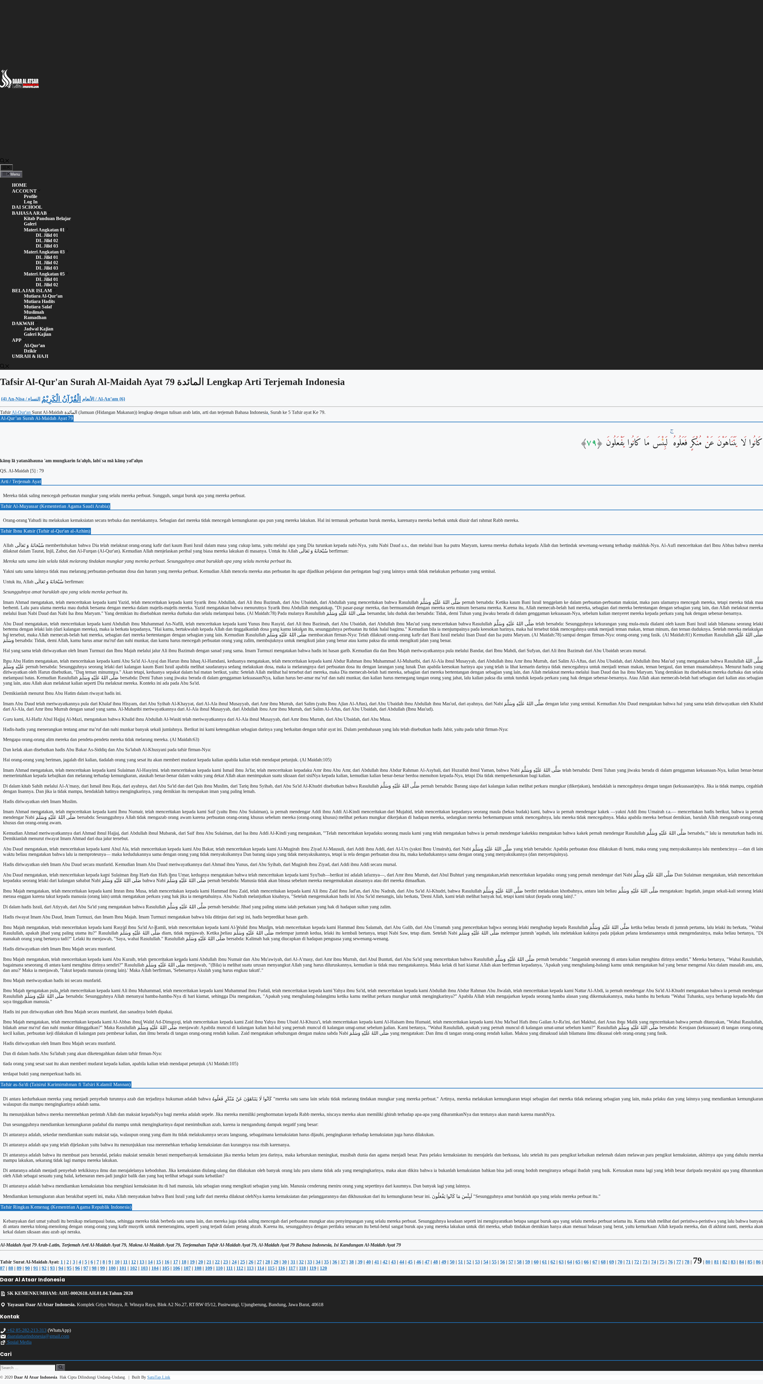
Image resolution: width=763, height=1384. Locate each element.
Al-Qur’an (34, 345)
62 (552, 1261)
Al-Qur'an (22, 412)
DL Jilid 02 (47, 240)
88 (10, 1268)
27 (259, 1261)
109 (208, 1268)
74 (653, 1261)
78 (687, 1261)
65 (578, 1261)
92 (44, 1268)
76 (670, 1261)
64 (569, 1261)
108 (197, 1268)
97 (85, 1268)
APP (16, 340)
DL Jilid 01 (47, 235)
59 (527, 1261)
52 (468, 1261)
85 (750, 1261)
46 (418, 1261)
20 (200, 1261)
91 (35, 1268)
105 (165, 1268)
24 (234, 1261)
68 (603, 1261)
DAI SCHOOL (27, 207)
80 (707, 1261)
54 (485, 1261)
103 (144, 1268)
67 (595, 1261)
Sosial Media (19, 1342)
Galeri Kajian (37, 334)
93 (52, 1268)
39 (360, 1261)
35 (326, 1261)
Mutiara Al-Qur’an (43, 296)
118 (302, 1268)
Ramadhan (35, 317)
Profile (30, 196)
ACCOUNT (24, 191)
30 (284, 1261)
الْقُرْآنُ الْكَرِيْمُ (61, 399)
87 (2, 1268)
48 (435, 1261)
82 (724, 1261)
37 (343, 1261)
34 (318, 1261)
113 (250, 1268)
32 (301, 1261)
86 (758, 1261)
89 (19, 1268)
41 (376, 1261)
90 (27, 1268)
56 (502, 1261)
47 (427, 1261)
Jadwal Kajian (38, 328)
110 (219, 1268)
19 (192, 1261)
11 (125, 1261)
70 (620, 1261)
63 (561, 1261)
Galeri (30, 223)
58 (519, 1261)
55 (494, 1261)
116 (281, 1268)
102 (133, 1268)
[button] (5, 161)
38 (351, 1261)
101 (122, 1268)
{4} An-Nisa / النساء (20, 398)
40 (368, 1261)
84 (741, 1261)
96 (77, 1268)
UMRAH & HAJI (30, 356)
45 (410, 1261)
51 (460, 1261)
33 (309, 1261)
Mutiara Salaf (38, 306)
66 (586, 1261)
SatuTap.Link (158, 1377)
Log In (31, 201)
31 (293, 1261)
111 (229, 1268)
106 (176, 1268)
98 (94, 1268)
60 (536, 1261)
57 (510, 1261)
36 (334, 1261)
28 (267, 1261)
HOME (19, 185)
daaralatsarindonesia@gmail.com (37, 1336)
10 (117, 1261)
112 (239, 1268)
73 (645, 1261)
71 (628, 1261)
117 (292, 1268)
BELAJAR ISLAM (32, 290)
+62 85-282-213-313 (26, 1330)
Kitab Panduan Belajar (47, 218)
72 (636, 1261)
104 (155, 1268)
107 (187, 1268)
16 (167, 1261)
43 (393, 1261)
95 (69, 1268)
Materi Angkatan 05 (44, 273)
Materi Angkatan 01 (44, 229)
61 (544, 1261)
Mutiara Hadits (39, 301)
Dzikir (30, 350)
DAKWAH (23, 323)
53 (477, 1261)
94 (60, 1268)
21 (209, 1261)
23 (225, 1261)
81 (716, 1261)
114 (260, 1268)
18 (184, 1261)
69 (611, 1261)
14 (150, 1261)
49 (443, 1261)
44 (401, 1261)
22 (217, 1261)
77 (678, 1261)
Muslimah (34, 312)
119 (312, 1268)
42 (385, 1261)
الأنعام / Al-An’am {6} (103, 398)
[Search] (60, 1367)
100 (112, 1268)
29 (276, 1261)
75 (662, 1261)
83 (733, 1261)
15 (158, 1261)
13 (141, 1261)
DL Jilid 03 (47, 245)
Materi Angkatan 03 (44, 251)
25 (242, 1261)
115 (271, 1268)
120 (323, 1268)
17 (175, 1261)
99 (102, 1268)
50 (452, 1261)
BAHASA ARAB (29, 213)
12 (133, 1261)
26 (251, 1261)
